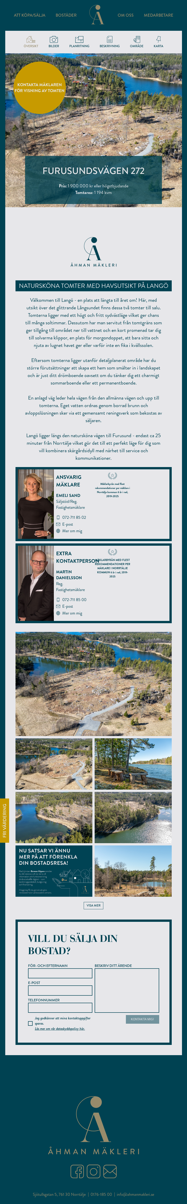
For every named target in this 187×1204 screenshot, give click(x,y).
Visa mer (94, 905)
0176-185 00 (101, 1194)
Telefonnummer (44, 1000)
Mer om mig (72, 531)
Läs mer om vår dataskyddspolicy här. (60, 1028)
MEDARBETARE (158, 15)
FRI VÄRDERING (4, 821)
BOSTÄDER (66, 15)
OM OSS (126, 15)
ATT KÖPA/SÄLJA (29, 15)
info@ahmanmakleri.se (135, 1194)
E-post (67, 524)
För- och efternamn (48, 965)
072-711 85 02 (74, 517)
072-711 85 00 (74, 600)
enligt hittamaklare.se (112, 502)
